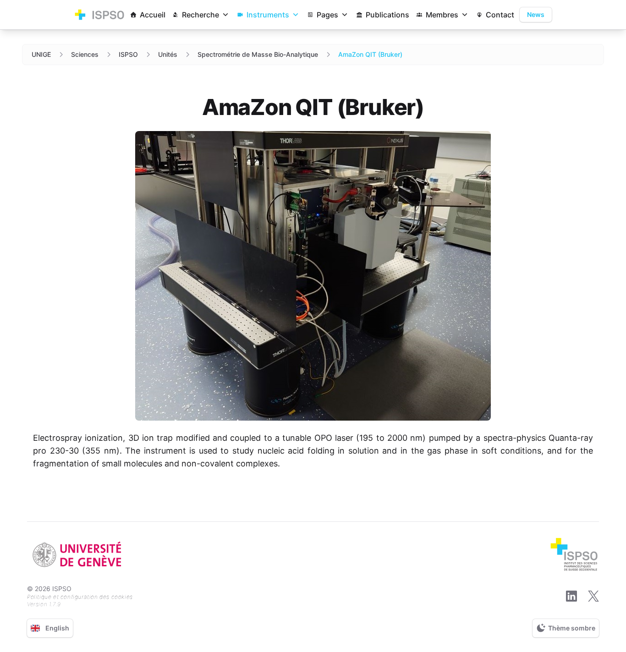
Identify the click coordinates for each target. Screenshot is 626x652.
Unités (167, 54)
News (535, 14)
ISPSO (128, 54)
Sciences (85, 54)
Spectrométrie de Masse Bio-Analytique (258, 54)
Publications (387, 14)
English (57, 628)
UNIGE (41, 54)
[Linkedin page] (571, 596)
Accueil (152, 14)
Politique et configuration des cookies (80, 596)
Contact (500, 14)
